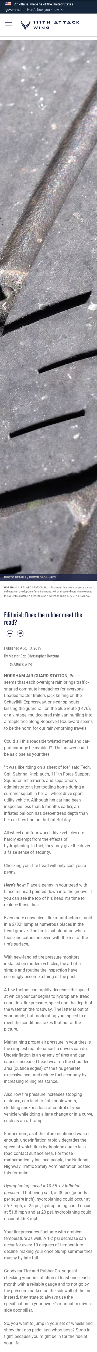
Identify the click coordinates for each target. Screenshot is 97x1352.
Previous (5, 305)
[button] (46, 9)
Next (92, 305)
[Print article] (10, 633)
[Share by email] (20, 633)
